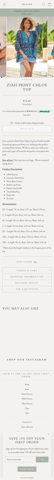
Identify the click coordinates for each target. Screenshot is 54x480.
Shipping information (27, 277)
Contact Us (27, 422)
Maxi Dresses (27, 394)
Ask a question (27, 289)
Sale (27, 413)
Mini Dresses (27, 403)
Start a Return (27, 427)
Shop (27, 384)
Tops (27, 408)
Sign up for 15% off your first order (26, 375)
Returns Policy (27, 283)
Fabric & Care (27, 270)
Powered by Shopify (27, 477)
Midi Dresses (27, 398)
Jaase (27, 389)
